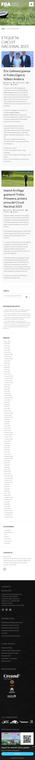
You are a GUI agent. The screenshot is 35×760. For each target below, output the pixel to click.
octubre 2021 (8, 437)
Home (3, 28)
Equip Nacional (8, 532)
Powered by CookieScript (17, 758)
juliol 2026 (7, 343)
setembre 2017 (8, 517)
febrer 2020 (7, 471)
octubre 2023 (8, 395)
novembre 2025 (8, 354)
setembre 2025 (8, 358)
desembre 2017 (8, 510)
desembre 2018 (8, 497)
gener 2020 (7, 473)
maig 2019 (7, 489)
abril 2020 (7, 467)
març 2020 (7, 469)
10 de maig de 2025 (19, 210)
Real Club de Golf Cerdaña (9, 653)
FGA (5, 534)
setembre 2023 (8, 398)
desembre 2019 (8, 476)
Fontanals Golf (6, 656)
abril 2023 (7, 406)
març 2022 (7, 426)
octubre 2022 (8, 415)
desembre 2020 (8, 456)
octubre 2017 (8, 515)
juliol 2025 (7, 363)
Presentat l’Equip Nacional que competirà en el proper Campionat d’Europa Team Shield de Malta (17, 314)
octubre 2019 (8, 480)
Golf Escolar (7, 539)
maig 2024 (7, 389)
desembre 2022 (8, 413)
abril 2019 (7, 491)
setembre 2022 (8, 417)
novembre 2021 (8, 434)
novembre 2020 (8, 458)
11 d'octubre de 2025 (20, 82)
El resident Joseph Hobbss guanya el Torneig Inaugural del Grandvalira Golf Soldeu (16, 318)
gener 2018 (7, 508)
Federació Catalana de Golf (10, 625)
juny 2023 (7, 402)
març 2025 (7, 371)
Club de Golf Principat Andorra (11, 650)
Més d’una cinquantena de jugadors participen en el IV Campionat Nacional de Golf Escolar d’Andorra (16, 326)
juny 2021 (7, 445)
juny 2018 (7, 502)
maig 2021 (7, 447)
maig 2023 (7, 404)
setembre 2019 (8, 482)
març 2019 (7, 493)
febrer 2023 (7, 411)
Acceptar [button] (17, 754)
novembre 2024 (8, 378)
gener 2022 (7, 430)
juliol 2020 (7, 463)
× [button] (33, 746)
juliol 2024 (7, 387)
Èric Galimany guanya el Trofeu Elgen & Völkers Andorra (17, 75)
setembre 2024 (8, 382)
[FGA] (10, 4)
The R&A (4, 633)
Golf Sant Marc (6, 661)
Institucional (7, 541)
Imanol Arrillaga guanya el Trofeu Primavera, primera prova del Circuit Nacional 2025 (15, 198)
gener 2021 (7, 454)
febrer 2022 (7, 428)
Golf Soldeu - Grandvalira (9, 658)
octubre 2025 (8, 356)
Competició (15, 84)
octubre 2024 (8, 380)
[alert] (17, 752)
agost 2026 (7, 341)
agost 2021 (7, 441)
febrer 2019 (7, 495)
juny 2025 (7, 365)
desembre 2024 (8, 376)
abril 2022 (7, 424)
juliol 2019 (7, 484)
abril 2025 (7, 369)
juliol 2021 (7, 443)
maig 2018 (7, 504)
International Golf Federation (10, 636)
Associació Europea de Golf (10, 630)
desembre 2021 (8, 432)
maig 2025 (7, 367)
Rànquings (7, 543)
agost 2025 (7, 361)
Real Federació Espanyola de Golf (12, 622)
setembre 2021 (8, 439)
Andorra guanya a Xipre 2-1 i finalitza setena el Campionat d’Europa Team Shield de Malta (16, 310)
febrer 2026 (7, 352)
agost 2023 (7, 400)
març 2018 (7, 506)
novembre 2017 (8, 512)
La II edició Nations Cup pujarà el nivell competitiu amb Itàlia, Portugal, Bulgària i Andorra (17, 322)
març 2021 (7, 452)
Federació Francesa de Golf (10, 628)
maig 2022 (7, 421)
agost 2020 (7, 460)
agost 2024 (7, 385)
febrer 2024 (7, 393)
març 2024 (7, 391)
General (6, 536)
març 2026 (7, 350)
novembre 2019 (8, 478)
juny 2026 (7, 345)
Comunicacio (8, 82)
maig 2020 (7, 465)
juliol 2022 (7, 419)
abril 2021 (7, 450)
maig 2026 (7, 348)
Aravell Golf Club (6, 648)
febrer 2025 (7, 374)
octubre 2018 (8, 499)
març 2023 (7, 408)
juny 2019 (7, 486)
